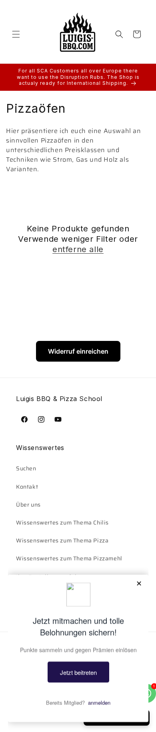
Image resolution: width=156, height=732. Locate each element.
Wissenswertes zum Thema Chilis (62, 522)
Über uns (28, 504)
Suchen (26, 468)
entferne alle (78, 249)
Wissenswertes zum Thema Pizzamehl (69, 558)
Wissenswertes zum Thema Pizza (62, 540)
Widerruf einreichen (78, 351)
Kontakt (27, 486)
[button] (16, 34)
